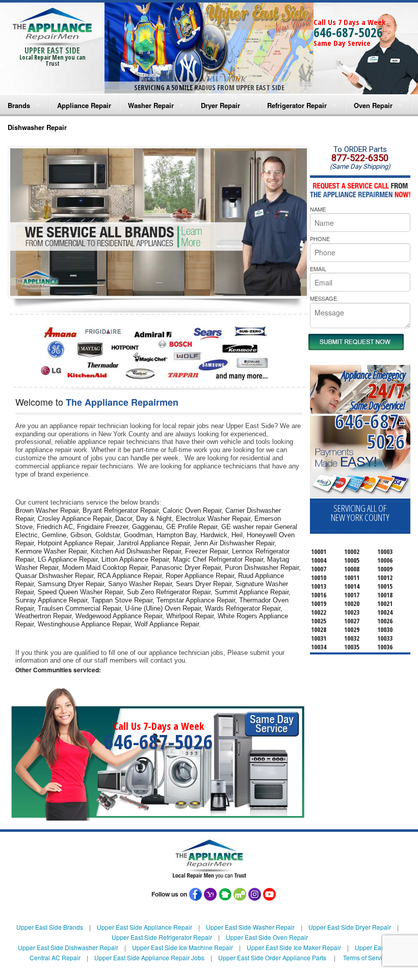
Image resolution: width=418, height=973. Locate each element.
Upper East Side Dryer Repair (349, 927)
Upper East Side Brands (49, 927)
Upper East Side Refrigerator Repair (162, 937)
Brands (19, 105)
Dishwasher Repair (37, 127)
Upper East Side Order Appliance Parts (272, 957)
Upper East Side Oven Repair (267, 937)
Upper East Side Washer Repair (250, 927)
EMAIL (318, 269)
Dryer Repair (220, 105)
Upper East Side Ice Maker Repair (294, 947)
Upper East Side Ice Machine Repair (182, 947)
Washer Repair (151, 105)
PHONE (320, 238)
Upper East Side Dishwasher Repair (68, 947)
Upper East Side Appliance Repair (144, 927)
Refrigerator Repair (297, 105)
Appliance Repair (84, 105)
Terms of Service (366, 957)
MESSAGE (323, 298)
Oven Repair (373, 105)
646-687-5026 (348, 32)
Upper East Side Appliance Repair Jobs (149, 957)
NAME (318, 209)
